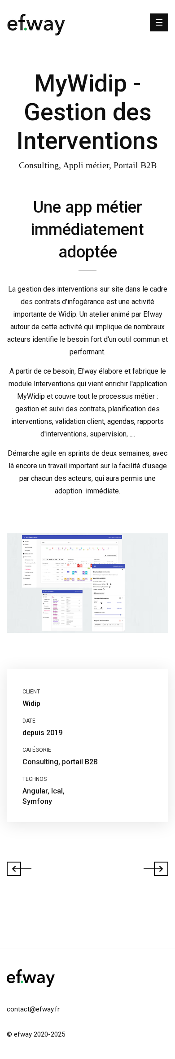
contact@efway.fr (33, 1009)
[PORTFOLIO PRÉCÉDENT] (23, 868)
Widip (31, 703)
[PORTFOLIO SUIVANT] (152, 868)
